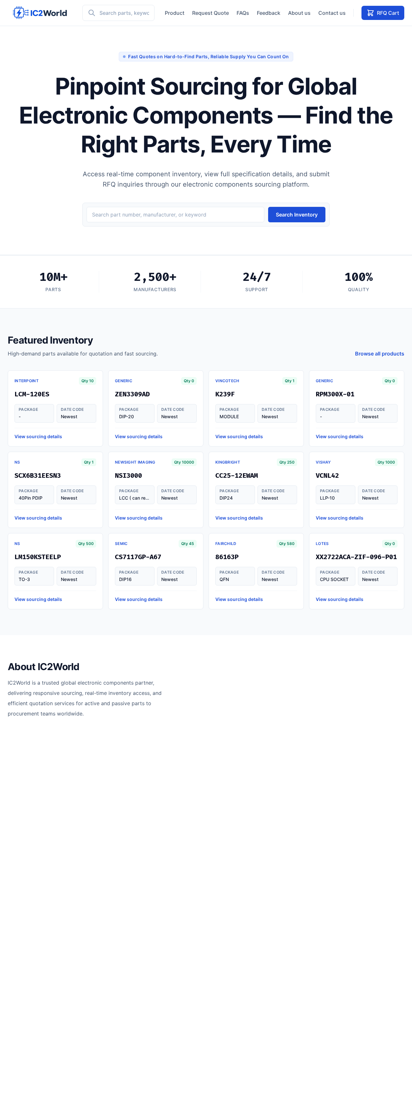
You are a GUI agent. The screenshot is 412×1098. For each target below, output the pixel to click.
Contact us (332, 13)
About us (299, 13)
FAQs (243, 13)
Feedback (268, 13)
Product (174, 13)
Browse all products (379, 353)
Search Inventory (297, 214)
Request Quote (210, 13)
